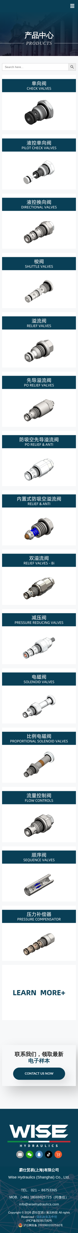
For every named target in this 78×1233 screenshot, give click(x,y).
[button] (72, 6)
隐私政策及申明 (47, 1216)
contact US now (39, 1073)
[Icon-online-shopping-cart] (58, 1154)
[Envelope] (20, 1154)
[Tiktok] (48, 1154)
